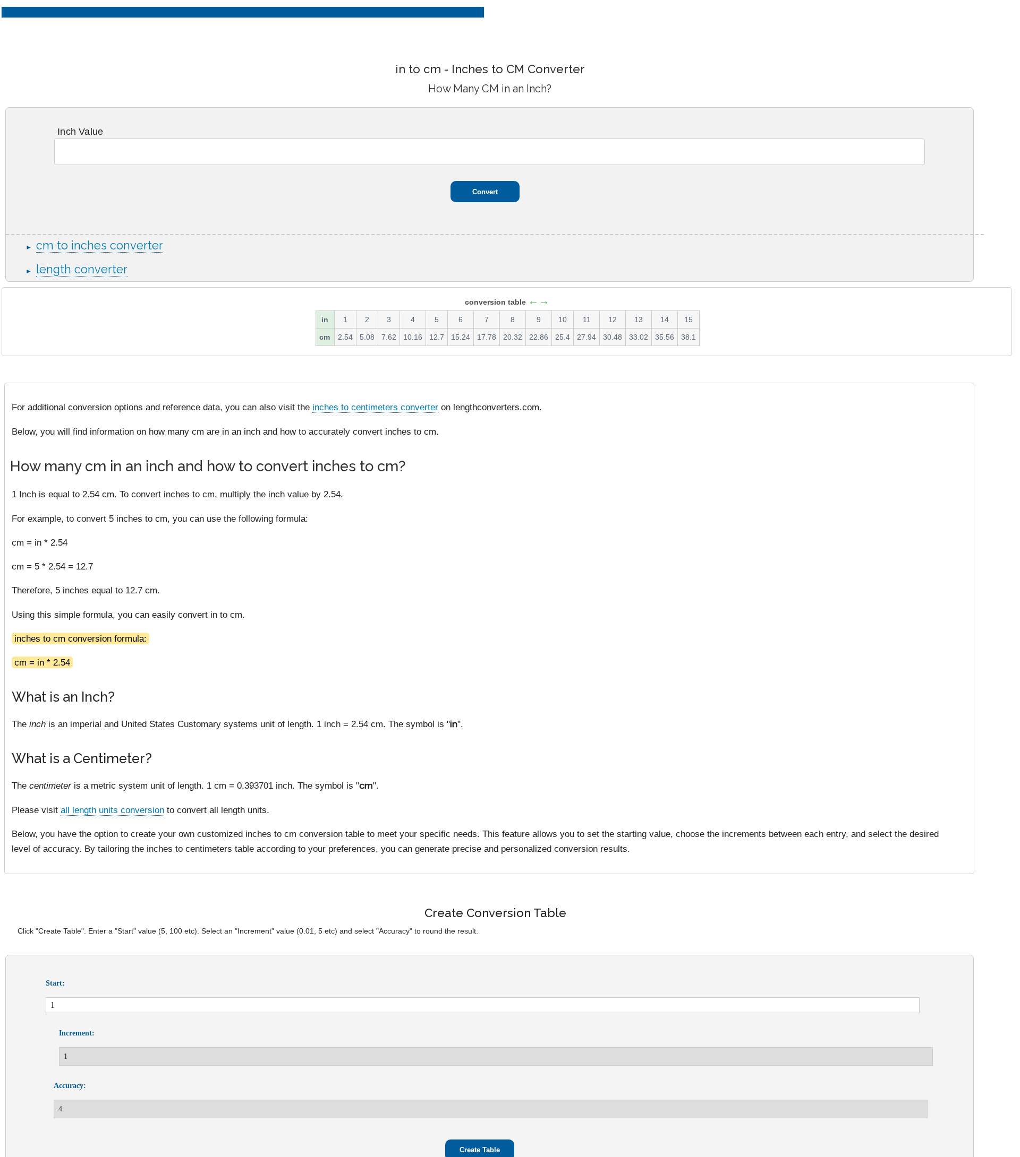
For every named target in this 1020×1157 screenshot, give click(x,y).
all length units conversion (112, 810)
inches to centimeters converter (375, 407)
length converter (82, 269)
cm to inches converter (99, 245)
